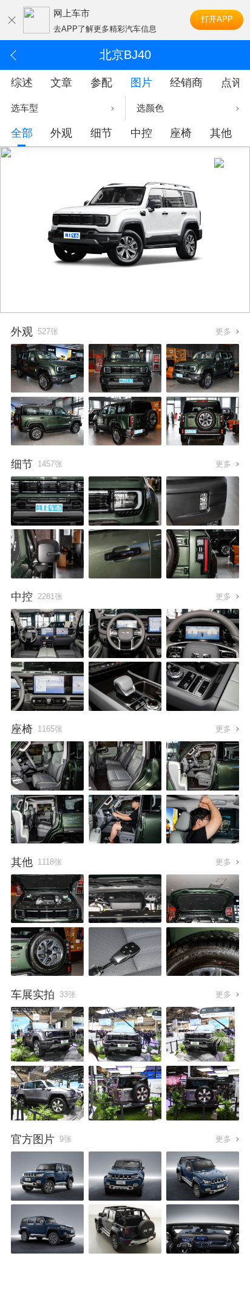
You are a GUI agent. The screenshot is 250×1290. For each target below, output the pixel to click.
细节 (101, 133)
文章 (61, 83)
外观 (61, 133)
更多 (223, 331)
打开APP (217, 19)
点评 (232, 83)
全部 (22, 133)
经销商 (186, 83)
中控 (141, 133)
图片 (141, 83)
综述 (22, 83)
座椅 (181, 133)
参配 (101, 83)
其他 (221, 133)
